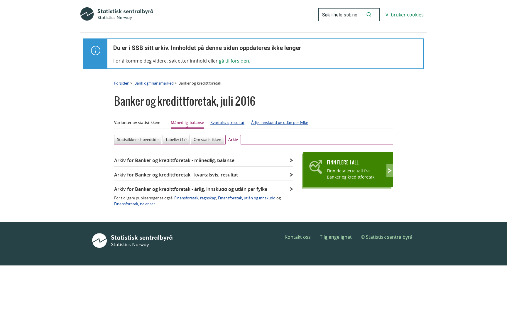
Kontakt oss (298, 237)
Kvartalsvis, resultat (227, 122)
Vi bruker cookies (405, 14)
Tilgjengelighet (336, 237)
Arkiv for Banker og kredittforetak (174, 160)
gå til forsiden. (234, 61)
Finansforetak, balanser (134, 203)
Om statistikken (207, 139)
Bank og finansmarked (154, 83)
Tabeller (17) (176, 139)
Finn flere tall (343, 162)
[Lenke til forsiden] (116, 14)
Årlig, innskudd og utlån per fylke (279, 122)
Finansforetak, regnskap (195, 198)
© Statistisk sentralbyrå (387, 237)
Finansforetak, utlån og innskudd (247, 198)
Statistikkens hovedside (137, 139)
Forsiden (121, 83)
